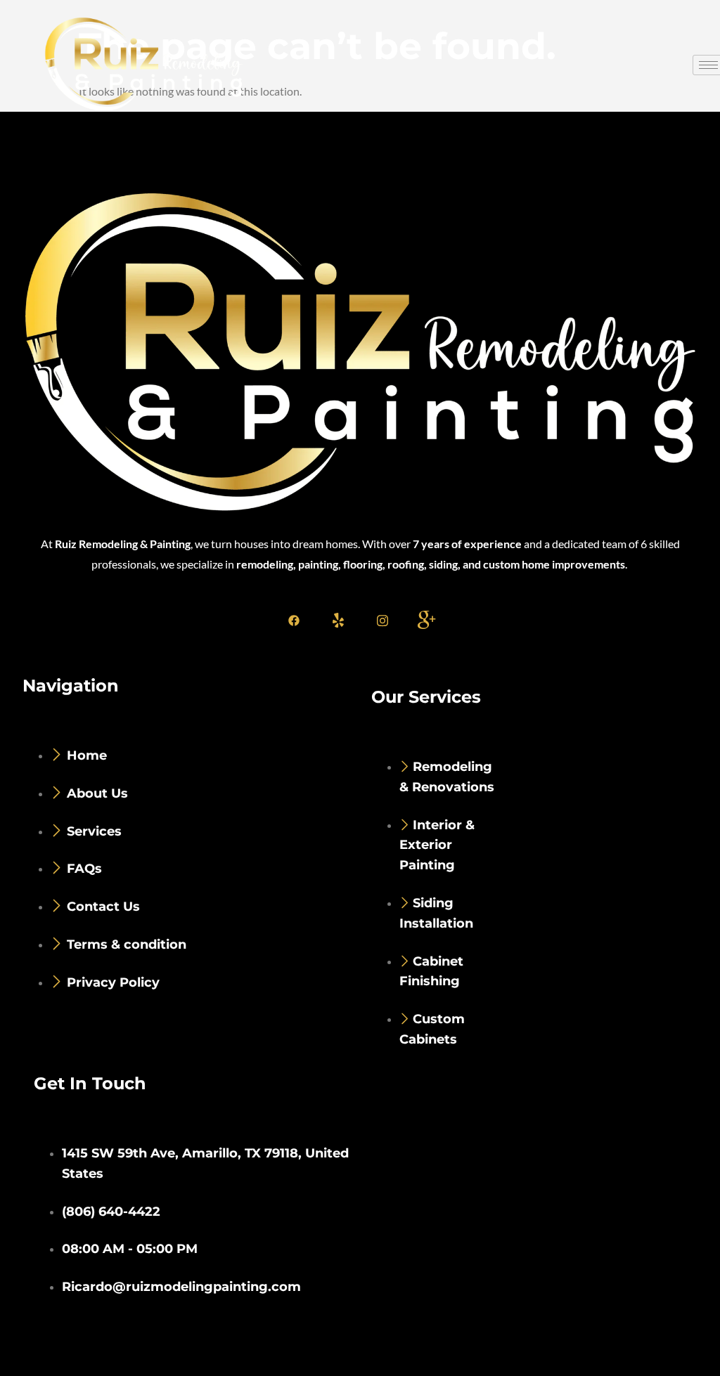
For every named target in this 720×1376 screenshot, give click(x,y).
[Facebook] (293, 619)
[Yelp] (338, 619)
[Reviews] (426, 619)
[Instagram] (382, 619)
